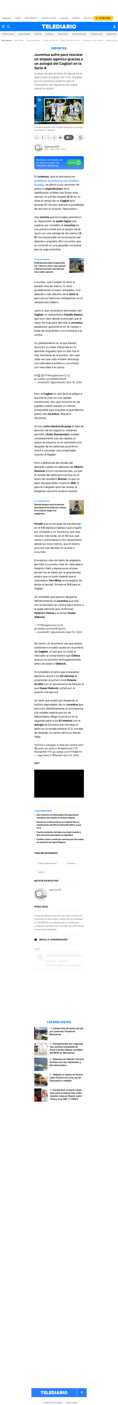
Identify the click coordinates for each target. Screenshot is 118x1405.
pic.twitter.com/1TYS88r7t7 (67, 751)
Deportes (111, 34)
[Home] (59, 26)
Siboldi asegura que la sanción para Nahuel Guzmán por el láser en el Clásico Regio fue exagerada (50, 509)
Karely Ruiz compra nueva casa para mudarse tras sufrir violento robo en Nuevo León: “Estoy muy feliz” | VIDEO (66, 1094)
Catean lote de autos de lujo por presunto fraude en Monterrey (66, 1031)
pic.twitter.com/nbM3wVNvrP (50, 378)
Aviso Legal (71, 1402)
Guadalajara (48, 18)
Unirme (72, 162)
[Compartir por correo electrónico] (60, 137)
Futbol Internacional (47, 863)
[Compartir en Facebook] (42, 137)
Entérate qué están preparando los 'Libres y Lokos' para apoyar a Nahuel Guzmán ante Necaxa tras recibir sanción (50, 267)
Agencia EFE (51, 146)
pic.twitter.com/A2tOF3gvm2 (50, 628)
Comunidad (24, 34)
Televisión (63, 34)
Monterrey (31, 18)
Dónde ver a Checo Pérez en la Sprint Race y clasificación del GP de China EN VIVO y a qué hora (59, 825)
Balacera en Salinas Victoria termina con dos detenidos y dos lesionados (67, 1062)
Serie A (41, 872)
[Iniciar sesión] (114, 26)
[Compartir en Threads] (54, 137)
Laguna (64, 18)
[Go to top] (82, 1392)
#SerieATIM (40, 751)
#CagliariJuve (55, 375)
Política (49, 34)
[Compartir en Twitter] (48, 137)
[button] (79, 137)
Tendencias (96, 34)
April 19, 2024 (74, 382)
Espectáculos (79, 34)
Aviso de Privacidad (52, 1402)
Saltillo (88, 18)
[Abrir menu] (3, 26)
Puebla (76, 18)
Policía (37, 34)
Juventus (71, 863)
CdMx (18, 18)
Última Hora (8, 34)
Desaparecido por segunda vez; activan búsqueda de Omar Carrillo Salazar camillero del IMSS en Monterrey (66, 1048)
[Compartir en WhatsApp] (36, 137)
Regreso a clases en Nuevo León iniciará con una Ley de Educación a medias (66, 1077)
